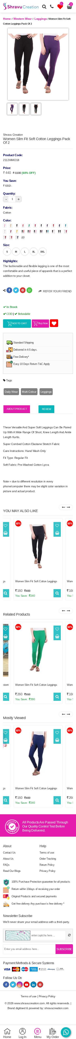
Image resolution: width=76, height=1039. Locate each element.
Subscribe (64, 949)
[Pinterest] (23, 290)
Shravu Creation (13, 134)
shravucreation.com (56, 1008)
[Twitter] (16, 290)
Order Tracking (48, 858)
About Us (8, 858)
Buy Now (43, 323)
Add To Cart (19, 323)
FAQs (6, 864)
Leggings (40, 18)
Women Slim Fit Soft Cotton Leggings (36, 581)
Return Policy (47, 864)
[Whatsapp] (29, 290)
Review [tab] (46, 409)
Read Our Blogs (12, 870)
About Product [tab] (17, 409)
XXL (42, 251)
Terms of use (47, 852)
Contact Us (9, 852)
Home (7, 18)
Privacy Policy (48, 870)
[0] (60, 7)
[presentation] (63, 507)
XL (33, 251)
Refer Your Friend (57, 291)
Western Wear (22, 18)
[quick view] (5, 593)
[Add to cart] (5, 533)
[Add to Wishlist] (5, 525)
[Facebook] (9, 290)
